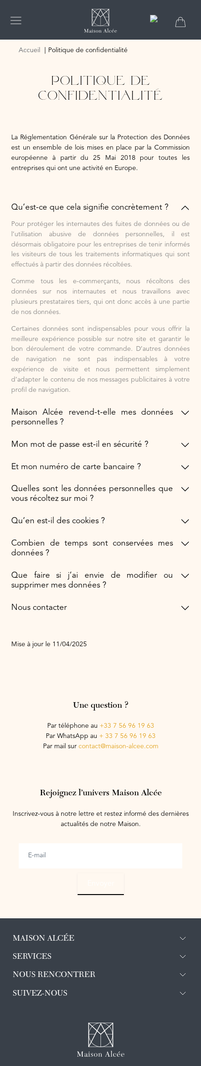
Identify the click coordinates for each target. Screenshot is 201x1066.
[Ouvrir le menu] (16, 20)
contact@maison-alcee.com (118, 746)
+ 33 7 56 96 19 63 (127, 736)
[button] (100, 208)
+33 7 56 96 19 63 (127, 726)
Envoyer (100, 884)
